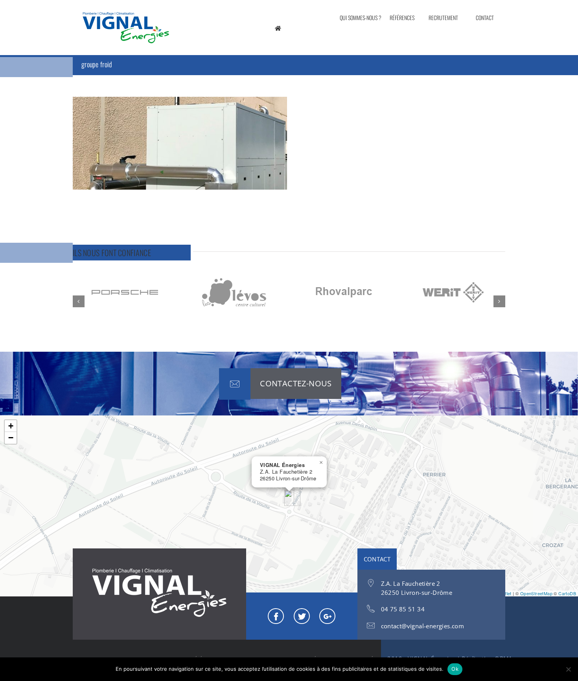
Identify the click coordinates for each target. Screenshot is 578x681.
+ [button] (10, 426)
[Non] (568, 669)
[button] (79, 301)
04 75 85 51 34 (403, 609)
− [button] (10, 438)
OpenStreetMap (536, 593)
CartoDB (567, 593)
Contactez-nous (296, 383)
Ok (454, 669)
